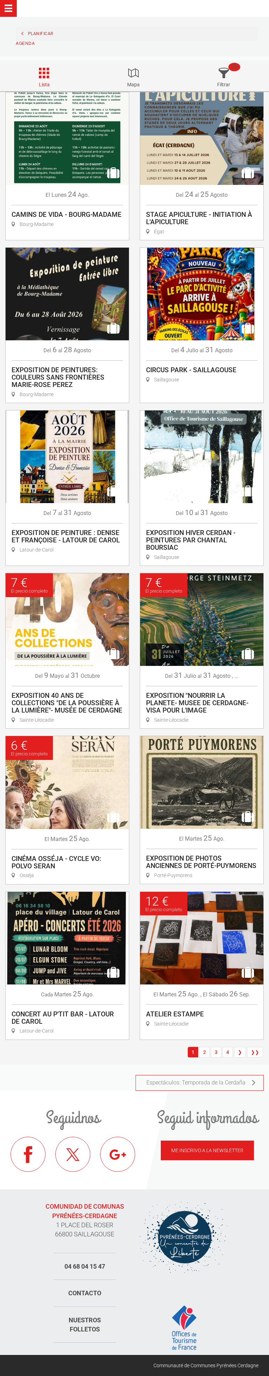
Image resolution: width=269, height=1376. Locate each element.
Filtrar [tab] (223, 84)
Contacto (84, 1293)
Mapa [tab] (133, 84)
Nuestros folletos (85, 1324)
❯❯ (255, 1052)
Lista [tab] (44, 84)
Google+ (117, 1154)
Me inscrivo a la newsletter (207, 1150)
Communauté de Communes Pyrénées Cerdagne (205, 1365)
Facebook (28, 1154)
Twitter (72, 1154)
